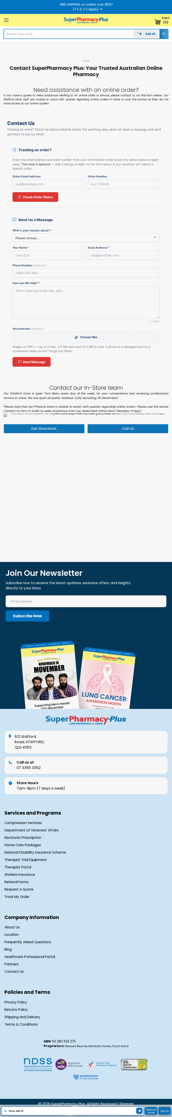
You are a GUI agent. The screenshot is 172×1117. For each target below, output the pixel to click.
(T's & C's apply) (86, 9)
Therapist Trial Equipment (25, 860)
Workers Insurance (19, 874)
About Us (12, 927)
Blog (8, 949)
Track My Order (16, 897)
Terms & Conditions (21, 1024)
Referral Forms (16, 882)
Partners (11, 964)
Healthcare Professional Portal (29, 957)
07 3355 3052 (29, 765)
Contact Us (14, 971)
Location (11, 934)
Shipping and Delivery (22, 1017)
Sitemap (126, 1104)
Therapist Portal (17, 867)
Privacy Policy (15, 1002)
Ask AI (150, 34)
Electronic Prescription (22, 837)
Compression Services (23, 823)
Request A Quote (18, 889)
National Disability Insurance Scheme (35, 852)
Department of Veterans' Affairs (31, 830)
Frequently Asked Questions (27, 942)
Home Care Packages (22, 845)
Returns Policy (16, 1009)
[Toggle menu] (6, 20)
